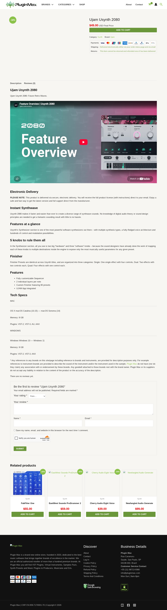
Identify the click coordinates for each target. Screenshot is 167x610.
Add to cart (123, 30)
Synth (100, 37)
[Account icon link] (156, 4)
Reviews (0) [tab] (29, 83)
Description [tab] (15, 83)
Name (17, 418)
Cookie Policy (90, 563)
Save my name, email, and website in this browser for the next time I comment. (52, 430)
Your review (21, 402)
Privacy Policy (90, 566)
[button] (51, 5)
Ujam (112, 37)
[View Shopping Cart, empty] (149, 4)
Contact (139, 5)
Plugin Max (132, 364)
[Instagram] (134, 605)
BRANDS (46, 5)
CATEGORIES (64, 5)
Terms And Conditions (93, 576)
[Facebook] (128, 605)
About (129, 5)
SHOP (82, 5)
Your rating (20, 395)
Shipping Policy (91, 573)
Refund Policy (90, 569)
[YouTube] (122, 605)
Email (88, 418)
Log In (86, 560)
